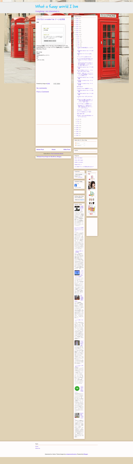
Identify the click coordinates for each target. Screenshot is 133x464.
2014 (77, 28)
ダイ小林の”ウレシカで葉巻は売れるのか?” (84, 166)
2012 (77, 32)
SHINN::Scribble (79, 162)
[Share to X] (56, 83)
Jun (78, 119)
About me (37, 448)
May (78, 121)
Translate (79, 177)
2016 (77, 24)
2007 (77, 129)
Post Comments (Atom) (57, 153)
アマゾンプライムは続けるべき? (84, 56)
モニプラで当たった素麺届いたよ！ (85, 103)
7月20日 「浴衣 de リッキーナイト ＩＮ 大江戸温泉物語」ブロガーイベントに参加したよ (85, 74)
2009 (77, 127)
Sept (78, 42)
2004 (77, 135)
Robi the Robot (78, 157)
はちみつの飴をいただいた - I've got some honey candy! (85, 71)
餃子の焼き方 (80, 86)
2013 (77, 30)
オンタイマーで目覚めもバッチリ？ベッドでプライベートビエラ (79, 229)
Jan (78, 123)
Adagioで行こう (78, 164)
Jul (78, 46)
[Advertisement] (53, 135)
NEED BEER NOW (80, 113)
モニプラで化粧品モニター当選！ (84, 111)
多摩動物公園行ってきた (81, 208)
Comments (78, 145)
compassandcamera (71, 454)
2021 (77, 18)
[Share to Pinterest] (59, 83)
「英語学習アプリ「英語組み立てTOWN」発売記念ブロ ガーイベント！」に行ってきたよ (84, 107)
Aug (78, 44)
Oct (78, 40)
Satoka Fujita (77, 183)
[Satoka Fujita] (76, 186)
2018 (77, 20)
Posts (78, 143)
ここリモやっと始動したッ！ (79, 366)
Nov (78, 38)
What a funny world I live (56, 6)
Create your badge (78, 187)
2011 (77, 34)
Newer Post (40, 149)
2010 (77, 125)
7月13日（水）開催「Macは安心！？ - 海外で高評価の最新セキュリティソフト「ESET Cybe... (85, 101)
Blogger (86, 454)
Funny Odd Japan (79, 160)
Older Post (66, 149)
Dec (78, 36)
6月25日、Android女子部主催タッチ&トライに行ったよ (85, 116)
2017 (77, 22)
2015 (77, 26)
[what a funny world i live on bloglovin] (80, 200)
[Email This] (54, 83)
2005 (77, 133)
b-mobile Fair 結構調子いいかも (85, 88)
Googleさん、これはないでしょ (84, 110)
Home (53, 149)
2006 (77, 131)
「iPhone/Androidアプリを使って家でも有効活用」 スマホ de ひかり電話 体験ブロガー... (85, 64)
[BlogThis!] (55, 83)
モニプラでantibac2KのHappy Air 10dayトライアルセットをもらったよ (85, 60)
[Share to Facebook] (58, 83)
